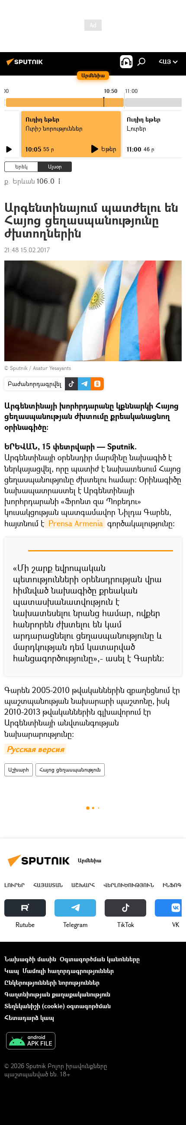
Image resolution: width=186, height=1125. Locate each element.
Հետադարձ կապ (29, 1017)
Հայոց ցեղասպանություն (70, 769)
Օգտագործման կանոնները (100, 959)
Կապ (11, 971)
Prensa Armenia (74, 523)
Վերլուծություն (128, 885)
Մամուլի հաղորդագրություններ (68, 971)
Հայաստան (48, 885)
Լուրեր (14, 885)
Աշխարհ (18, 769)
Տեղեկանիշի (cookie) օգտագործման (57, 1006)
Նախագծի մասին (30, 959)
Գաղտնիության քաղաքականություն (57, 994)
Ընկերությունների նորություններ (51, 982)
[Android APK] (30, 1041)
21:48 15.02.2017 (27, 250)
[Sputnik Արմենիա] (26, 65)
